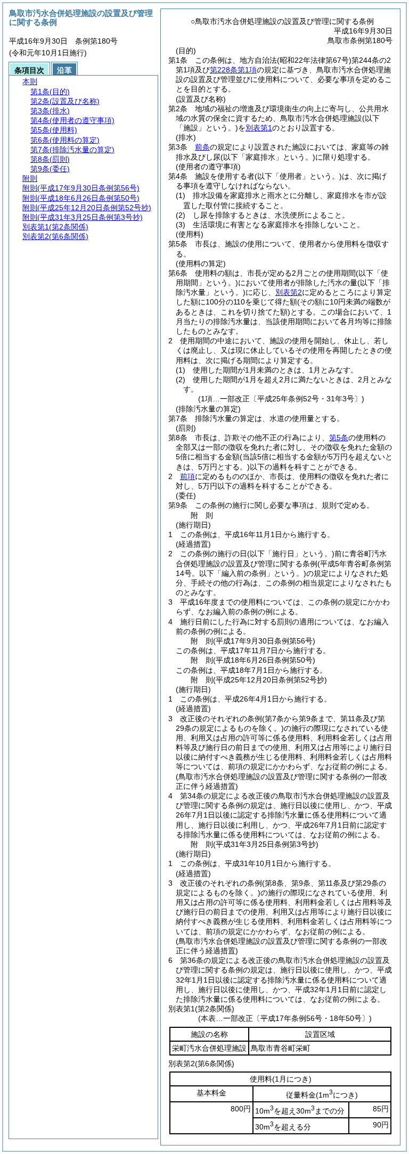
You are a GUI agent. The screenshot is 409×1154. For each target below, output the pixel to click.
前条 (202, 147)
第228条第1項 (233, 69)
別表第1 (259, 127)
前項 (187, 476)
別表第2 (288, 292)
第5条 (338, 437)
